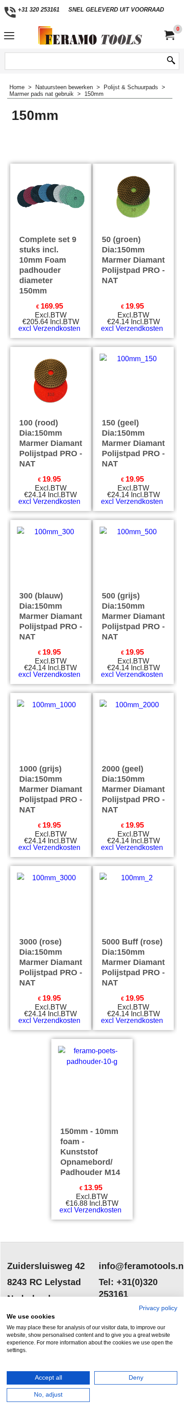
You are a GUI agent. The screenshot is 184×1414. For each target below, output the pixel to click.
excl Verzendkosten (49, 328)
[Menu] (9, 36)
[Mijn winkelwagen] (169, 35)
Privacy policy (158, 1308)
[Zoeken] (171, 61)
